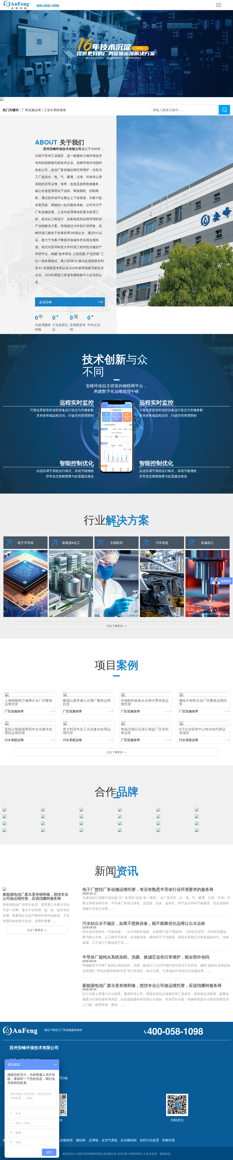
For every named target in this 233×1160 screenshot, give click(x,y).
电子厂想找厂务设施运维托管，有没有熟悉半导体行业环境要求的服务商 (147, 889)
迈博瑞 (93, 1140)
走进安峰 (45, 302)
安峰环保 (168, 1140)
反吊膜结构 (129, 1140)
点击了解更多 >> (116, 625)
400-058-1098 (47, 5)
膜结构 (81, 1140)
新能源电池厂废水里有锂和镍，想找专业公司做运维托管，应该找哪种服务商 (152, 985)
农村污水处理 (149, 1140)
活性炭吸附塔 (63, 1140)
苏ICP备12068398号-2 (131, 1153)
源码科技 (165, 1153)
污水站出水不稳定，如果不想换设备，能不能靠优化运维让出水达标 (143, 923)
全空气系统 (109, 1140)
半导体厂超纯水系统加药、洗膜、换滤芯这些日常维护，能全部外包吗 (145, 957)
